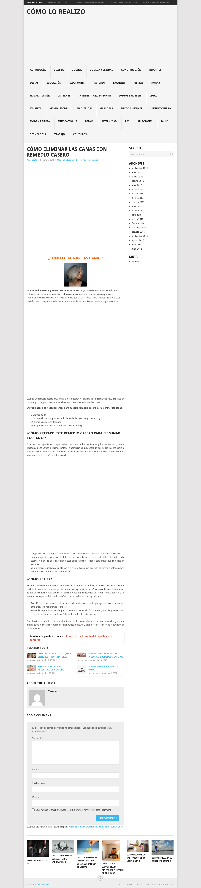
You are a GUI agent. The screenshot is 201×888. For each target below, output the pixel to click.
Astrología (38, 69)
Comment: (37, 738)
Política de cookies (130, 884)
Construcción (131, 69)
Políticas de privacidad (160, 884)
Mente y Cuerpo (160, 108)
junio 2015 (137, 249)
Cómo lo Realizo (56, 11)
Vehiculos (80, 134)
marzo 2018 (137, 193)
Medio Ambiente (131, 108)
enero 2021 (137, 172)
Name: (35, 769)
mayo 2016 (137, 210)
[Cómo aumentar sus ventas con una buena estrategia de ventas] (88, 847)
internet (64, 95)
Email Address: (39, 783)
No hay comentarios (89, 160)
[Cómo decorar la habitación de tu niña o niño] (138, 846)
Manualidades (59, 108)
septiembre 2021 (140, 168)
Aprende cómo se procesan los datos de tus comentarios (96, 826)
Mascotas (106, 108)
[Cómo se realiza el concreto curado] (163, 847)
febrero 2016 (138, 223)
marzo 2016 (137, 219)
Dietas (34, 82)
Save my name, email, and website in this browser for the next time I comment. (73, 810)
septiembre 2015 (140, 236)
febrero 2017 (138, 202)
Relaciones (145, 121)
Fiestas (138, 82)
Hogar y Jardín (40, 95)
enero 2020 (137, 176)
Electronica (77, 82)
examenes (119, 82)
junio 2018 (137, 185)
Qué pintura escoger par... (157, 3)
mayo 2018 (137, 189)
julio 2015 (136, 244)
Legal (153, 95)
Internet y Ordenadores (95, 95)
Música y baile (67, 121)
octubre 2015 (138, 232)
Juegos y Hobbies (130, 95)
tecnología (38, 134)
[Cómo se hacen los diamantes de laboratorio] (63, 846)
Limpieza (35, 108)
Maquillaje (84, 108)
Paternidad (109, 121)
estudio (99, 82)
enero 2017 (137, 206)
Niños (89, 121)
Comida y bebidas (101, 69)
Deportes (155, 69)
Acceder (135, 261)
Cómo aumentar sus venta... (124, 3)
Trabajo (59, 134)
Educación (54, 82)
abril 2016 (136, 215)
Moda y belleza (40, 121)
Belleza (59, 69)
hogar (155, 82)
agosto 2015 (138, 240)
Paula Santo (32, 160)
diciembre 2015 (139, 227)
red (127, 121)
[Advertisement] (102, 42)
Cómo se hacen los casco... (59, 3)
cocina (77, 69)
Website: (36, 797)
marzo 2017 (137, 198)
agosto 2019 (138, 181)
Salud (164, 121)
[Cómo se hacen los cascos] (38, 848)
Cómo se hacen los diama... (91, 3)
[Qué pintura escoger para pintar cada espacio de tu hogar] (113, 850)
